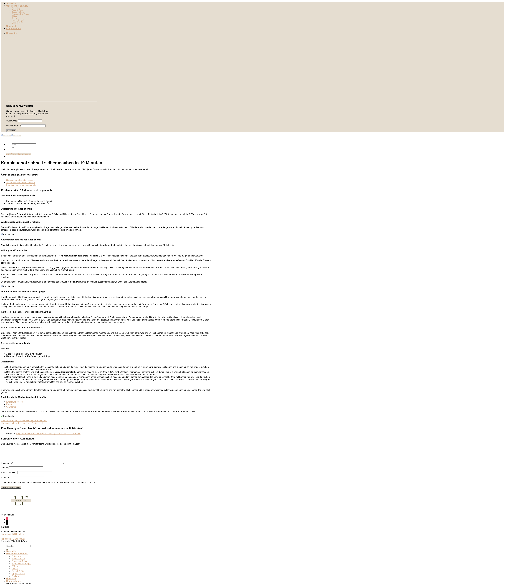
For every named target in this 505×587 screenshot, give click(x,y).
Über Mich (11, 26)
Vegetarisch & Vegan (20, 14)
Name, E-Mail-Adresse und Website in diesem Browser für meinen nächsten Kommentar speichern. (50, 482)
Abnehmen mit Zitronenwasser (20, 182)
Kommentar (7, 463)
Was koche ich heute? (17, 6)
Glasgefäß (11, 407)
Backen (15, 24)
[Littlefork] (11, 135)
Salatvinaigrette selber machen (20, 180)
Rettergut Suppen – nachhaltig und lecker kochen (24, 420)
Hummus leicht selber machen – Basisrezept (22, 423)
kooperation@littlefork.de (12, 534)
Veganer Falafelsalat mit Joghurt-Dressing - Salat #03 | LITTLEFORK (48, 433)
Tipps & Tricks (17, 22)
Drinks (14, 18)
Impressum (6, 539)
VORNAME (11, 121)
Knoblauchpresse (14, 402)
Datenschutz (19, 539)
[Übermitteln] (13, 147)
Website (5, 477)
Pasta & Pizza (17, 10)
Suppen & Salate (19, 12)
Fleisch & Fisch (18, 20)
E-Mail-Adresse (9, 472)
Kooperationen (13, 28)
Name (4, 467)
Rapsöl (9, 404)
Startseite (11, 3)
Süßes (14, 16)
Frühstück (16, 8)
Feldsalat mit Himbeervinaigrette (21, 185)
